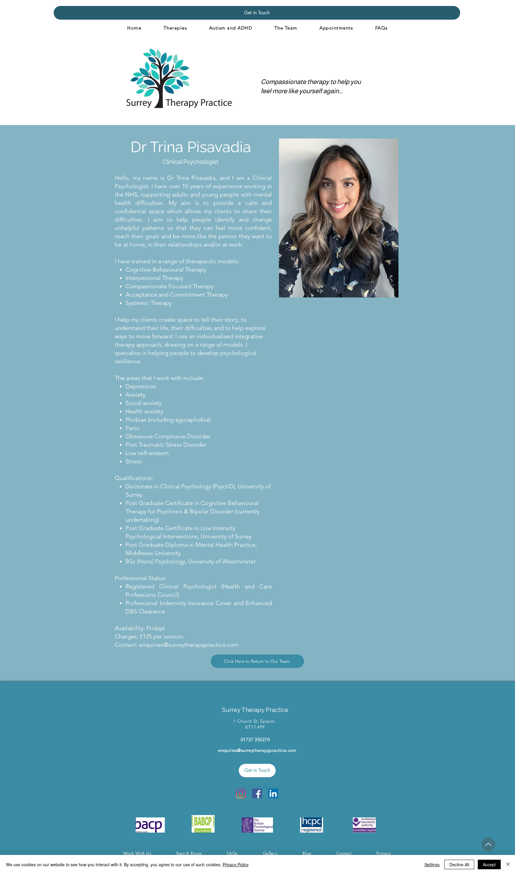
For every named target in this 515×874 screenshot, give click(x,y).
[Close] (507, 864)
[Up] (488, 844)
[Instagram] (241, 793)
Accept (489, 864)
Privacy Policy (236, 864)
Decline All (459, 864)
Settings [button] (432, 864)
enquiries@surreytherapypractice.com (189, 644)
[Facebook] (257, 793)
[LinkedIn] (273, 793)
